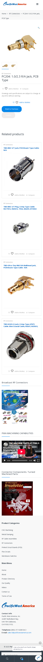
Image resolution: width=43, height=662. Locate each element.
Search (7, 658)
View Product (37, 187)
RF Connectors (14, 14)
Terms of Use (7, 596)
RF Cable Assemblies (9, 539)
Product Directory (8, 579)
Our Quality (6, 583)
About (4, 574)
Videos (4, 587)
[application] (21, 452)
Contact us (6, 592)
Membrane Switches (9, 556)
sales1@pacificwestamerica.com (19, 633)
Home (4, 14)
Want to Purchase (11, 109)
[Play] (5, 460)
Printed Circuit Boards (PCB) (12, 547)
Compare (25, 89)
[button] (38, 28)
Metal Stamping (7, 534)
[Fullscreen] (38, 460)
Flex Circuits (6, 552)
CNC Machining (7, 530)
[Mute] (34, 460)
